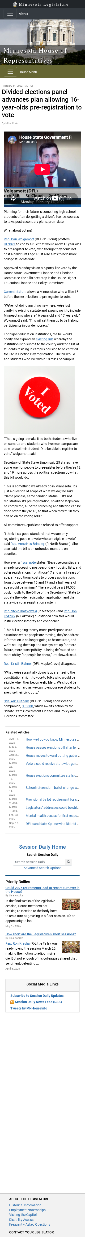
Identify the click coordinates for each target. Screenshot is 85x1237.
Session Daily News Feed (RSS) (38, 1002)
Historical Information (25, 1205)
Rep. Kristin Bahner (18, 664)
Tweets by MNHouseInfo (28, 1008)
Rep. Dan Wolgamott (19, 239)
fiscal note (28, 562)
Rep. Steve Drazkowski (20, 611)
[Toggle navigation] (10, 14)
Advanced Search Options (42, 868)
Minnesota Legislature (44, 4)
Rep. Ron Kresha (17, 943)
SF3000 (27, 706)
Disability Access (21, 1220)
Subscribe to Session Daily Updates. (37, 996)
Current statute (15, 292)
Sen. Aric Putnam (16, 701)
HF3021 (10, 244)
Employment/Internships (27, 1210)
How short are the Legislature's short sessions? (40, 934)
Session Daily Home (42, 847)
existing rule (44, 339)
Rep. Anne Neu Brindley (28, 544)
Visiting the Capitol (23, 1215)
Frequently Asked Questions (29, 1224)
